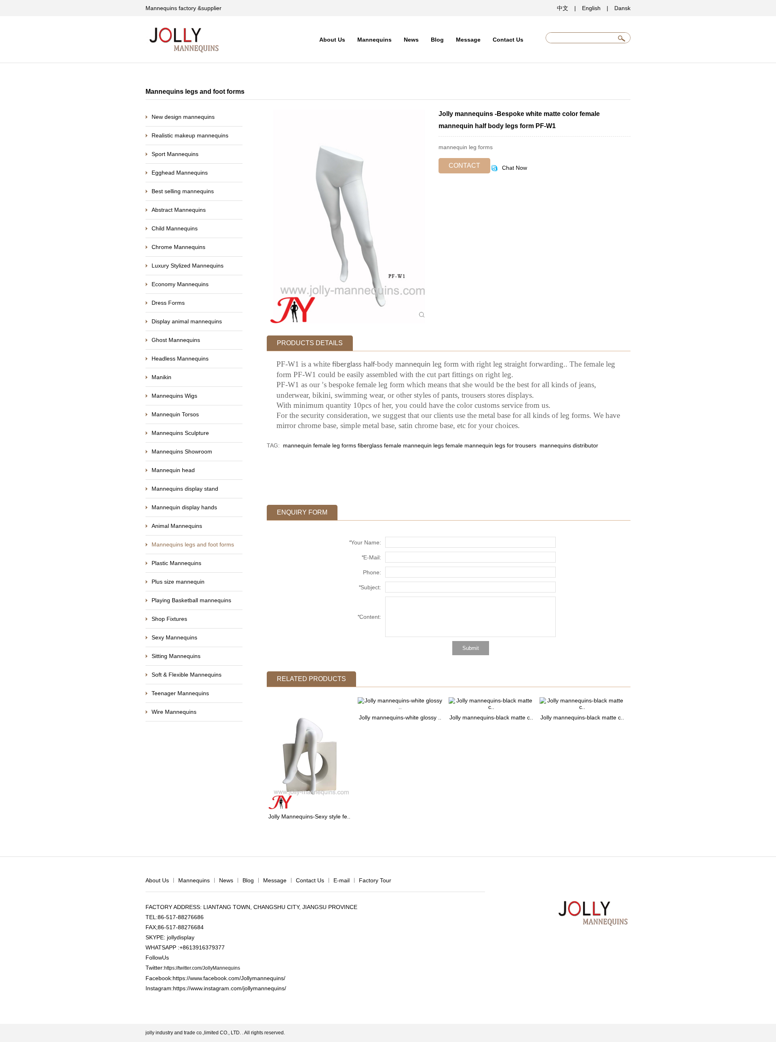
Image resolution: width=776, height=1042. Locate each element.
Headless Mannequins (180, 358)
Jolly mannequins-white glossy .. (400, 717)
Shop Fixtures (169, 619)
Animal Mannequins (177, 526)
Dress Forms (168, 303)
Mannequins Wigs (174, 395)
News (411, 39)
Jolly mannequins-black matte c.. (491, 717)
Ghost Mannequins (176, 340)
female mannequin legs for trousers (490, 445)
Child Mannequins (175, 228)
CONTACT (464, 165)
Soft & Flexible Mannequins (186, 674)
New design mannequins (183, 117)
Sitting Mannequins (176, 656)
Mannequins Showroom (182, 451)
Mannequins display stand (185, 488)
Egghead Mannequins (180, 172)
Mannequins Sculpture (180, 433)
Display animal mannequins (187, 321)
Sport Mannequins (175, 154)
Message (468, 39)
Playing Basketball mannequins (191, 600)
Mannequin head (173, 470)
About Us (332, 39)
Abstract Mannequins (179, 210)
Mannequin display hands (184, 507)
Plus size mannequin (178, 581)
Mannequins (374, 39)
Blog (437, 39)
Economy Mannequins (180, 284)
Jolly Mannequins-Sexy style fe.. (309, 816)
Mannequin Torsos (175, 414)
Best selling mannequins (183, 191)
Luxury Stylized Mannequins (188, 265)
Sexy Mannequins (174, 637)
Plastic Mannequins (176, 563)
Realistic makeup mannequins (190, 135)
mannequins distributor (568, 445)
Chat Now (513, 168)
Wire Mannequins (174, 712)
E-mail (341, 880)
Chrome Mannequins (178, 247)
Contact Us (508, 39)
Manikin (161, 377)
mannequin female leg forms (319, 445)
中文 (562, 8)
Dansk (622, 8)
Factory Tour (375, 880)
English (591, 8)
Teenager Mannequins (180, 693)
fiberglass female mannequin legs (401, 445)
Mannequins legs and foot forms (193, 544)
